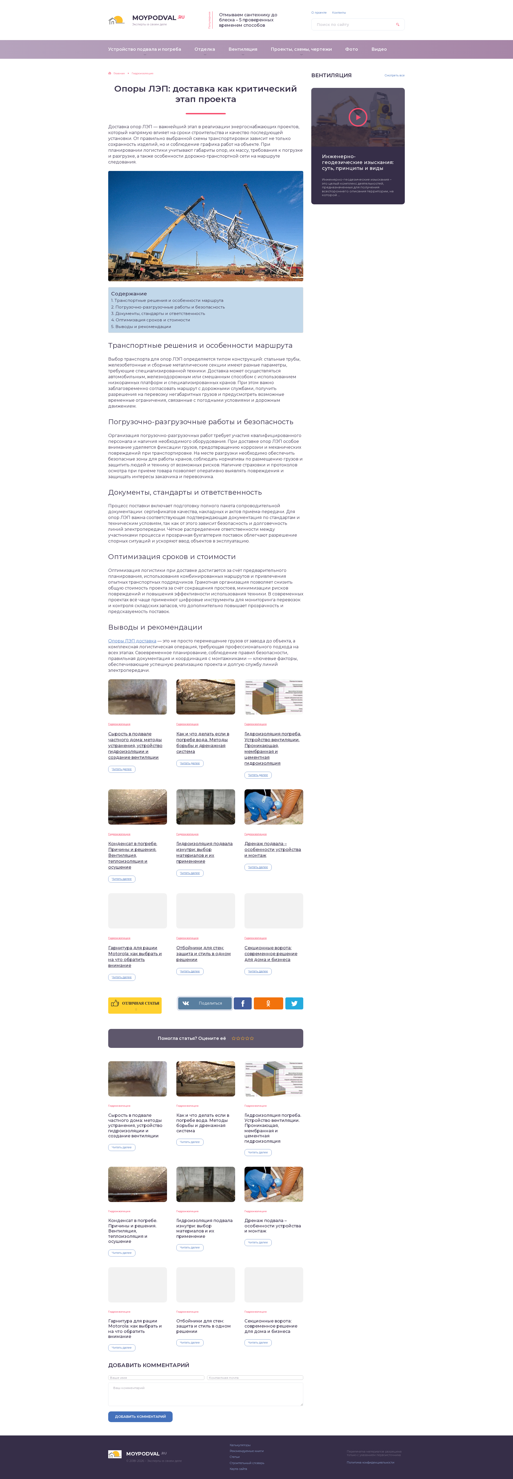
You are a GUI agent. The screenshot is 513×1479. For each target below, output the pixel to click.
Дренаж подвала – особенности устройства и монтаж (272, 849)
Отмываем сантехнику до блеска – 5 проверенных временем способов (248, 20)
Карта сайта (238, 1469)
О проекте (319, 12)
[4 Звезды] (247, 1038)
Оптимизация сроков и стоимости (153, 319)
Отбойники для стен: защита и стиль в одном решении (203, 953)
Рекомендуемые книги (247, 1451)
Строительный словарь (247, 1463)
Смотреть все (394, 75)
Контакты (339, 12)
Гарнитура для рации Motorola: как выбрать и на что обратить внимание (135, 956)
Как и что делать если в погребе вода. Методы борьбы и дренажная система (202, 742)
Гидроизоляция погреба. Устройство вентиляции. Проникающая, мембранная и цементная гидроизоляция (272, 748)
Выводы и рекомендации (143, 326)
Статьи (235, 1457)
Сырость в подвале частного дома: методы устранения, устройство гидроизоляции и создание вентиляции (135, 745)
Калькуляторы (240, 1445)
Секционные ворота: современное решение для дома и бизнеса (270, 953)
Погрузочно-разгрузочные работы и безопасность (170, 307)
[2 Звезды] (238, 1038)
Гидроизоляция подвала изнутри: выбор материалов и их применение (204, 852)
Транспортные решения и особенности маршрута (169, 300)
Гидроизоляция (119, 724)
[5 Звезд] (252, 1038)
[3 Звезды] (242, 1038)
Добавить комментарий (140, 1416)
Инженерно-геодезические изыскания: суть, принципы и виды (358, 162)
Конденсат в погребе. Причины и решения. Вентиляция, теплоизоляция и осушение (132, 855)
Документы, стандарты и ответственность (160, 313)
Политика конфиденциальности (370, 1462)
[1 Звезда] (233, 1038)
